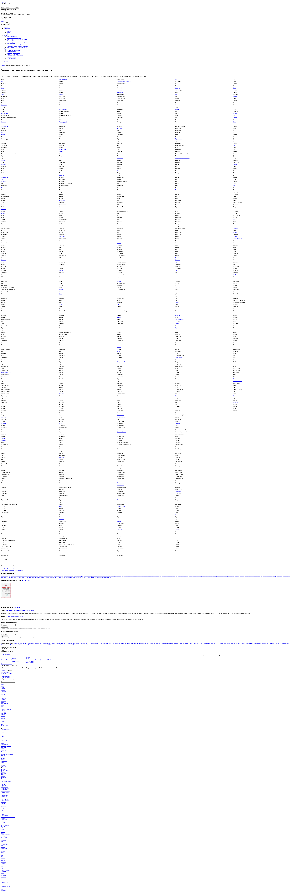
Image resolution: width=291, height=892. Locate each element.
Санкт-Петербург (179, 319)
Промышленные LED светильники (41, 643)
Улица (11, 568)
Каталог (6, 27)
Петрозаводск (4, 815)
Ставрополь (4, 843)
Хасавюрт (3, 871)
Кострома (61, 519)
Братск (2, 705)
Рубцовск (3, 826)
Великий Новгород (6, 372)
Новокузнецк (4, 793)
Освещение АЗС (11, 43)
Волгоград (3, 417)
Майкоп (119, 243)
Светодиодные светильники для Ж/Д (268, 643)
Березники (3, 701)
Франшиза (6, 59)
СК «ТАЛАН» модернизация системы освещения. (20, 610)
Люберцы (3, 766)
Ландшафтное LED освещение (169, 643)
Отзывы (9, 32)
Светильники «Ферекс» (80, 644)
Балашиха (3, 213)
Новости (9, 31)
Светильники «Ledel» (68, 644)
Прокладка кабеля (11, 57)
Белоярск (3, 260)
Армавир (3, 164)
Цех (8, 568)
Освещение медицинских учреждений (17, 47)
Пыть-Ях (177, 257)
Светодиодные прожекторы (98, 643)
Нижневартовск (121, 417)
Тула (234, 145)
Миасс (118, 304)
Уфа (2, 864)
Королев (61, 506)
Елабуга (61, 151)
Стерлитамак (178, 491)
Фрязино (235, 232)
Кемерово (61, 393)
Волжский (3, 423)
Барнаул (3, 699)
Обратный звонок (5, 654)
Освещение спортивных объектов (15, 44)
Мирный (119, 317)
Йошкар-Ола (4, 740)
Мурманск (119, 351)
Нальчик (3, 782)
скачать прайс (4, 63)
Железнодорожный (5, 729)
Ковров (2, 751)
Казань (61, 304)
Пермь (2, 814)
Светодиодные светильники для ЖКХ (80, 643)
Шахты (2, 879)
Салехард (177, 315)
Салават (3, 832)
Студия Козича (4, 674)
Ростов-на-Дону (179, 287)
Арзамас (3, 160)
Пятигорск (177, 260)
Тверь (234, 88)
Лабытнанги (120, 158)
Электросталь (4, 882)
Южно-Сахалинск (237, 381)
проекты (6, 35)
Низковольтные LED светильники (19, 644)
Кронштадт (120, 107)
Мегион (119, 281)
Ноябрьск (119, 514)
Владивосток (4, 710)
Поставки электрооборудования (15, 55)
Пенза (2, 813)
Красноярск (120, 92)
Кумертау (119, 128)
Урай (234, 185)
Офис (2, 568)
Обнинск (119, 529)
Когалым (61, 457)
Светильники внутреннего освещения (115, 643)
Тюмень (235, 164)
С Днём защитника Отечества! (14, 616)
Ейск (2, 724)
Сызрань (177, 529)
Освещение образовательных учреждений (17, 46)
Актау (2, 686)
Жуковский (62, 200)
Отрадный (177, 109)
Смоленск (177, 423)
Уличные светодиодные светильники (22, 643)
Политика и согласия (6, 664)
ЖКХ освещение (11, 40)
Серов (176, 395)
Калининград (4, 744)
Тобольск (235, 113)
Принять (9, 670)
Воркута (3, 438)
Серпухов (3, 840)
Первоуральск (178, 139)
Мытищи (3, 778)
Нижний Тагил (121, 434)
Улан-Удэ (3, 860)
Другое (15, 568)
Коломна (3, 752)
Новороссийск (120, 483)
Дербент (61, 94)
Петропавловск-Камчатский (182, 158)
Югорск (235, 378)
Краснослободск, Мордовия (124, 81)
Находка (3, 784)
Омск (176, 79)
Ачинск (3, 187)
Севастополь (4, 837)
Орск (176, 94)
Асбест (3, 179)
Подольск (177, 190)
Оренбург (177, 88)
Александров (4, 113)
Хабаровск (235, 236)
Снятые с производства (93, 644)
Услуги (5, 49)
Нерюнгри (3, 785)
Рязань (176, 308)
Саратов (177, 328)
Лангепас (119, 170)
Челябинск (235, 274)
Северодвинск (178, 357)
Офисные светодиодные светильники (135, 643)
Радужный (177, 262)
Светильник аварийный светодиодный (230, 643)
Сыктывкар (4, 848)
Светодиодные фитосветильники (249, 643)
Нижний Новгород (122, 432)
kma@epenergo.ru (5, 672)
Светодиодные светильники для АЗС (60, 643)
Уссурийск (3, 863)
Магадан (3, 769)
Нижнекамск (4, 789)
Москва (119, 347)
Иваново (3, 735)
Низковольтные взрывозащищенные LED (39, 644)
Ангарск (3, 134)
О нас (8, 29)
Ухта (234, 219)
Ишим (60, 294)
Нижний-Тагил (5, 792)
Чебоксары (3, 875)
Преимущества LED (6, 570)
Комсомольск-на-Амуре (7, 754)
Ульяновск (3, 862)
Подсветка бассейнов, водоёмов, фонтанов (188, 643)
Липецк (3, 765)
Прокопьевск (4, 819)
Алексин (3, 122)
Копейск (3, 755)
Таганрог (3, 851)
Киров (60, 423)
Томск (234, 122)
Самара (2, 833)
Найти (17, 7)
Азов (2, 94)
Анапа (2, 132)
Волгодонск (4, 713)
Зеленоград (62, 236)
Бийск (2, 702)
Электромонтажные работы (14, 50)
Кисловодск (4, 750)
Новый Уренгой (121, 506)
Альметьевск (4, 126)
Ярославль (235, 402)
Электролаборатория (12, 51)
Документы (10, 34)
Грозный (3, 718)
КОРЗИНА (3, 2)
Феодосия (235, 228)
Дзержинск (3, 721)
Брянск (2, 706)
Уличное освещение (12, 36)
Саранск (177, 323)
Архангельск (4, 177)
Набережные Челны (122, 362)
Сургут (177, 514)
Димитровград (63, 109)
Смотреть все (25, 580)
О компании (7, 28)
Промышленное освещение (14, 38)
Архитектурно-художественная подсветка (17, 42)
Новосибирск (120, 485)
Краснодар (119, 90)
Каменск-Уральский (6, 746)
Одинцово (3, 806)
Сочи (2, 841)
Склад (5, 568)
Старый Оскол (4, 844)
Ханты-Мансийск (237, 238)
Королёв (3, 757)
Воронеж (3, 440)
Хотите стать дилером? (17, 570)
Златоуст (3, 732)
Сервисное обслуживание (13, 54)
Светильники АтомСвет (56, 644)
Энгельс (3, 883)
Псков (2, 821)
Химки (2, 873)
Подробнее (3, 670)
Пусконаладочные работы (13, 53)
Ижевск (61, 270)
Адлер (2, 88)
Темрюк (235, 96)
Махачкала (3, 773)
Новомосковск (4, 795)
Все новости (17, 607)
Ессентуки (61, 175)
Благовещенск (4, 703)
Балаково (3, 209)
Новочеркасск (120, 500)
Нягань (119, 521)
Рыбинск (177, 302)
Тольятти (235, 117)
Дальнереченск (63, 79)
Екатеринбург (62, 149)
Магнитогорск (4, 770)
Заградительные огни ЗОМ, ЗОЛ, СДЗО (209, 643)
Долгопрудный (63, 122)
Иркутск (61, 289)
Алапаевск (4, 105)
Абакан (3, 81)
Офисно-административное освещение (17, 39)
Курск (2, 762)
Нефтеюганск (120, 415)
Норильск (3, 802)
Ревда (176, 270)
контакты (6, 61)
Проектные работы (12, 58)
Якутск (235, 395)
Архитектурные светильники (153, 643)
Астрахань (3, 181)
